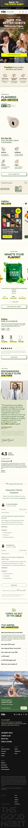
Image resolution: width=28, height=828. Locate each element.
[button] (23, 11)
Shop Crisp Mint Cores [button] (14, 306)
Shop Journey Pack (14, 174)
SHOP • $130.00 (7, 236)
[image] (14, 3)
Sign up (24, 707)
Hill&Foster (7, 804)
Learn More (14, 357)
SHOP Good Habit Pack (14, 54)
